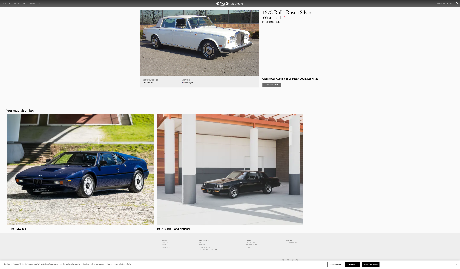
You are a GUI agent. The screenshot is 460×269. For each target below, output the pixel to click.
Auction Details (272, 85)
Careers (202, 245)
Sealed (17, 3)
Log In (450, 3)
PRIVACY (289, 240)
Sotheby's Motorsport (207, 249)
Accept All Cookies (371, 264)
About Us (165, 242)
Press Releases (251, 245)
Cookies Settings (292, 242)
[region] (230, 264)
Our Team (165, 245)
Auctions (7, 3)
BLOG (248, 247)
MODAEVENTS (204, 247)
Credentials (250, 242)
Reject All (352, 264)
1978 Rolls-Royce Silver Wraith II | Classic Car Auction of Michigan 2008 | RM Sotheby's (230, 4)
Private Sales (29, 3)
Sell (40, 3)
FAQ (200, 242)
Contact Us (166, 247)
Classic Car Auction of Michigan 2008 (284, 78)
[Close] (456, 264)
